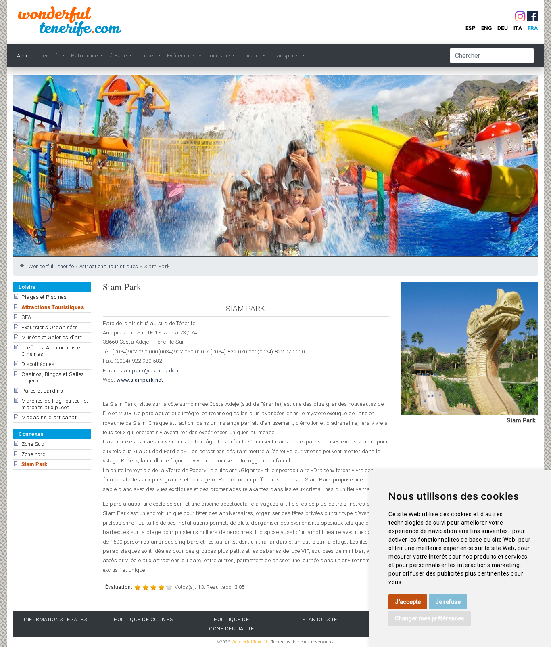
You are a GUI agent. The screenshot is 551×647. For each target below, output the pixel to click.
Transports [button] (286, 56)
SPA (26, 317)
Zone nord (33, 454)
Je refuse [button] (448, 602)
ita (517, 28)
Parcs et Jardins (42, 391)
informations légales (55, 619)
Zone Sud (32, 444)
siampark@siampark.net (151, 371)
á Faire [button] (118, 56)
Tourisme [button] (220, 56)
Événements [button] (182, 56)
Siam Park (34, 464)
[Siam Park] (469, 348)
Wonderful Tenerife (51, 266)
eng (486, 28)
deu (502, 28)
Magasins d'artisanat (49, 417)
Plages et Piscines (44, 297)
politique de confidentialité (231, 624)
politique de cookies (143, 619)
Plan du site (319, 619)
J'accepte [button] (408, 602)
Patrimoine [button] (85, 56)
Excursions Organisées (49, 327)
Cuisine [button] (251, 56)
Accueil (25, 56)
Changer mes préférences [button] (429, 618)
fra (533, 28)
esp (470, 28)
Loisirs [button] (147, 56)
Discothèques (37, 364)
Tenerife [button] (51, 56)
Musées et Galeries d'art (51, 337)
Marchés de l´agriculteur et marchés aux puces (54, 404)
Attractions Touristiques (108, 266)
